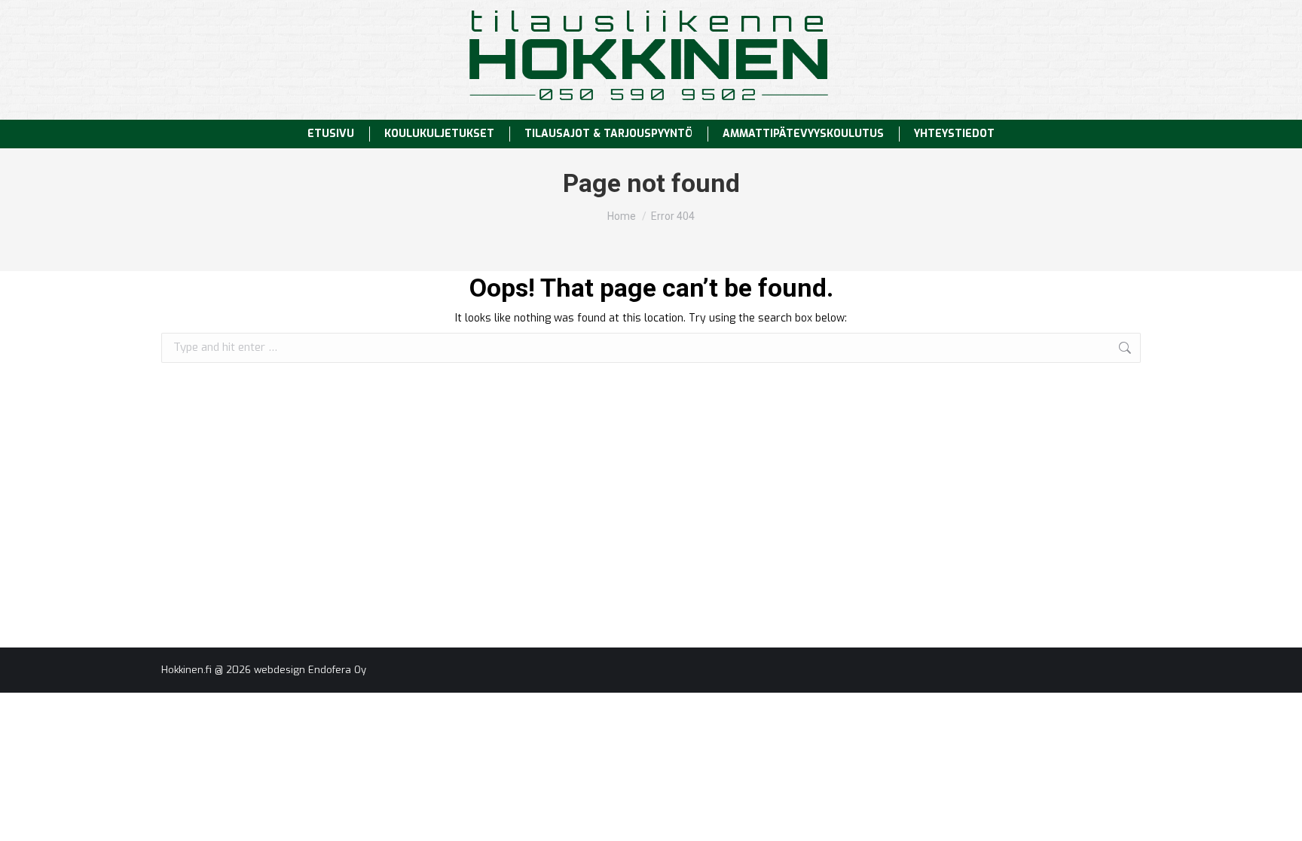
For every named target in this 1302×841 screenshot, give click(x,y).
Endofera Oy (337, 669)
